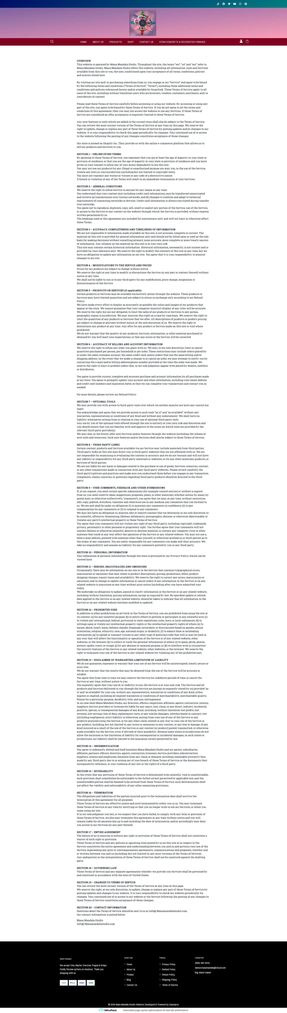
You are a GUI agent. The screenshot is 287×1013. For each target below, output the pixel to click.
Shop (131, 41)
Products (115, 41)
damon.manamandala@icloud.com (210, 967)
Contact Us (146, 41)
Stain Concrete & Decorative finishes (182, 41)
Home (83, 41)
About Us (98, 41)
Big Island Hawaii (203, 972)
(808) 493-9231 (202, 963)
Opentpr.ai (174, 1004)
